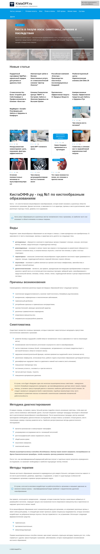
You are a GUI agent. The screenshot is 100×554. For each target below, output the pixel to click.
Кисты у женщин (15, 11)
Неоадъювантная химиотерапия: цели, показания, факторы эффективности (18, 149)
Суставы (82, 11)
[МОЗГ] (40, 140)
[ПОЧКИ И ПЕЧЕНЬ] (60, 169)
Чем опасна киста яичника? (79, 124)
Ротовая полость (31, 11)
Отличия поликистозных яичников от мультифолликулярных (18, 179)
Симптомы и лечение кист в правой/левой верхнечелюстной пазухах (80, 149)
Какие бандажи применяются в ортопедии (60, 147)
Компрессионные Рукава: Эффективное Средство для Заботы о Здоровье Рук (81, 95)
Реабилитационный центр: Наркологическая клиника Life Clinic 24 (80, 77)
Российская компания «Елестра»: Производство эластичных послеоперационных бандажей (60, 79)
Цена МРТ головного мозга (39, 147)
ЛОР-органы (61, 11)
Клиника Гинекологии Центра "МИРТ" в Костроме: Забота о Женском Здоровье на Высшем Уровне (39, 96)
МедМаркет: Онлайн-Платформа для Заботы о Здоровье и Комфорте (18, 112)
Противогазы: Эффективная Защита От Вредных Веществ (60, 94)
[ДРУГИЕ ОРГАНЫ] (19, 140)
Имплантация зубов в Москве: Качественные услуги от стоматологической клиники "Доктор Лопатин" (39, 79)
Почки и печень (50, 11)
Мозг (40, 11)
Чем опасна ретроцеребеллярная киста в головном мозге (39, 178)
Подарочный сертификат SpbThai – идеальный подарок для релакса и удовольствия (18, 78)
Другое (12, 16)
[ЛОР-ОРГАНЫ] (81, 140)
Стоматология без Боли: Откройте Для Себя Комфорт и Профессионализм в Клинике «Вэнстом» (18, 96)
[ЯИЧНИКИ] (81, 117)
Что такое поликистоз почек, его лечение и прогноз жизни (60, 177)
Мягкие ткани (72, 11)
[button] (90, 34)
